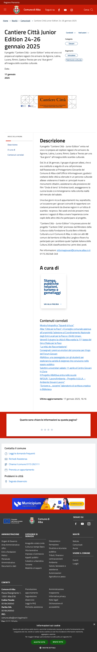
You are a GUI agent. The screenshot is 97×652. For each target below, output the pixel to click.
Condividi (69, 32)
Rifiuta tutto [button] (58, 642)
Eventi (75, 560)
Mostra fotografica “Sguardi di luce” (57, 325)
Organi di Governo (9, 541)
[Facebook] (57, 9)
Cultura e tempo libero (34, 546)
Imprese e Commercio (34, 553)
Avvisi (75, 548)
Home (5, 20)
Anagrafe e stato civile (34, 543)
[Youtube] (64, 9)
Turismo (28, 564)
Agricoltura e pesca (57, 576)
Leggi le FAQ (30, 603)
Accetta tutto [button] (39, 642)
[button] (48, 647)
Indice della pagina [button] (15, 136)
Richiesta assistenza (34, 606)
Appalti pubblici (31, 557)
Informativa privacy (57, 596)
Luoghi (76, 563)
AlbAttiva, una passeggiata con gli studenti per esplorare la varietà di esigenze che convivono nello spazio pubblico (64, 361)
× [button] (94, 624)
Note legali (53, 599)
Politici (4, 555)
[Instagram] (70, 9)
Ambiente (53, 562)
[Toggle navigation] (5, 9)
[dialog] (48, 637)
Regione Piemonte (11, 2)
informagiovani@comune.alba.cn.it (73, 250)
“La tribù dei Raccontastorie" (53, 346)
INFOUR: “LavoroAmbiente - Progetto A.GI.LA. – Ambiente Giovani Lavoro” (63, 380)
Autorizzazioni (55, 572)
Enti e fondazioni (9, 551)
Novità (14, 20)
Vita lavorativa (31, 550)
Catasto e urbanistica (34, 560)
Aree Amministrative (10, 544)
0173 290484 (12, 621)
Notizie (76, 541)
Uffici (4, 548)
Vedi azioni (82, 32)
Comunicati (25, 20)
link (70, 637)
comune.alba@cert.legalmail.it (14, 617)
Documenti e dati (9, 566)
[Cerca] (91, 9)
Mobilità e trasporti (33, 568)
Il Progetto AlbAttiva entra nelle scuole (58, 375)
